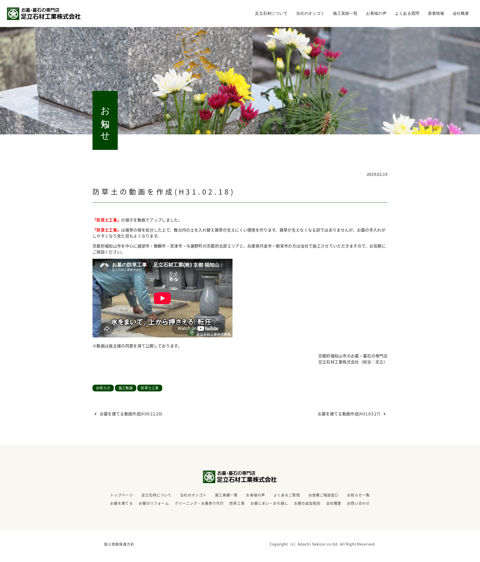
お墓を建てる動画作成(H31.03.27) (350, 414)
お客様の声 (376, 13)
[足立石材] (44, 14)
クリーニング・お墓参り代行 (199, 503)
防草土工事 (150, 387)
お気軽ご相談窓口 (323, 495)
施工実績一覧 (345, 13)
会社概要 (461, 13)
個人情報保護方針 (119, 544)
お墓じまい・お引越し (269, 503)
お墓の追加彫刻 (307, 503)
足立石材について (271, 13)
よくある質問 (407, 13)
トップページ (121, 495)
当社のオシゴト (310, 13)
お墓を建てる (121, 503)
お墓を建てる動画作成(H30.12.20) (130, 414)
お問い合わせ (358, 503)
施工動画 (125, 387)
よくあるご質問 (287, 495)
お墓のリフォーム (154, 503)
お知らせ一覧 (358, 495)
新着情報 (436, 13)
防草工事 (237, 503)
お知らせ (103, 387)
